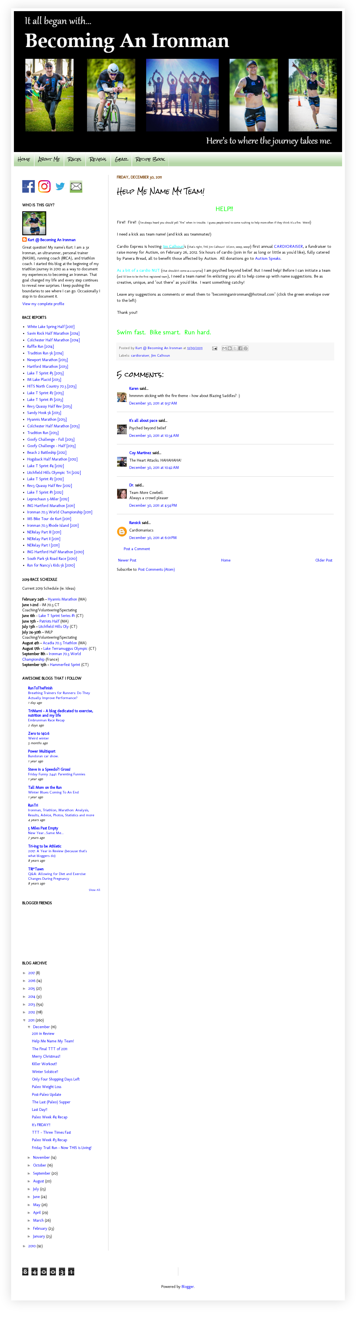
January (39, 1236)
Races (74, 159)
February (40, 1228)
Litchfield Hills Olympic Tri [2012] (54, 472)
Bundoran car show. (43, 756)
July (36, 1189)
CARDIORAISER (288, 246)
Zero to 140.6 (38, 733)
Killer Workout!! (44, 1064)
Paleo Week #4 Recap (49, 1117)
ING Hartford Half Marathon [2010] (55, 552)
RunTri (33, 805)
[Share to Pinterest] (245, 348)
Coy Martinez (140, 452)
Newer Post (127, 560)
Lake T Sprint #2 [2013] (45, 393)
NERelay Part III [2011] (44, 532)
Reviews (98, 159)
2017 (32, 973)
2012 (32, 1012)
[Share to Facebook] (240, 348)
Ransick (135, 522)
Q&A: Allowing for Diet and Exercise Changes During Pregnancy (57, 876)
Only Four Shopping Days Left (56, 1079)
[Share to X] (235, 348)
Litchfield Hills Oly (54, 626)
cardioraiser (140, 355)
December (42, 1027)
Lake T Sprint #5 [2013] (45, 373)
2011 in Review (43, 1033)
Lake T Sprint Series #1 (57, 615)
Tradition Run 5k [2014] (45, 353)
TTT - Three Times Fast (51, 1132)
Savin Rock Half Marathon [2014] (53, 333)
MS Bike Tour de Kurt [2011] (49, 518)
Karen (134, 388)
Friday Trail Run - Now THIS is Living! (62, 1147)
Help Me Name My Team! (53, 1041)
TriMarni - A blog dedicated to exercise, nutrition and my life (60, 713)
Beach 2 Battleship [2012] (46, 452)
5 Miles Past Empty (43, 828)
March (39, 1220)
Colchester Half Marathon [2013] (53, 426)
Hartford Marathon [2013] (47, 366)
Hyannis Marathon (62, 599)
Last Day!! (39, 1109)
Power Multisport (41, 751)
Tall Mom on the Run (45, 787)
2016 (32, 980)
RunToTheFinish (40, 688)
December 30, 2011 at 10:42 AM (154, 467)
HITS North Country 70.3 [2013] (51, 386)
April (37, 1212)
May (37, 1204)
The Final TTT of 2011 (49, 1049)
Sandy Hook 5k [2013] (44, 412)
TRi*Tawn (36, 869)
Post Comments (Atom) (156, 569)
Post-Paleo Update (46, 1094)
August (39, 1181)
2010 (32, 1246)
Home (24, 159)
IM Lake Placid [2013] (44, 379)
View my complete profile (43, 304)
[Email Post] (214, 348)
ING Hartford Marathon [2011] (51, 505)
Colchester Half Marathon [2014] (53, 340)
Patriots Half (49, 621)
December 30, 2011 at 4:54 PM (153, 505)
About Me (49, 159)
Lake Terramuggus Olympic (65, 648)
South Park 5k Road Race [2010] (52, 558)
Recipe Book (150, 159)
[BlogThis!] (230, 348)
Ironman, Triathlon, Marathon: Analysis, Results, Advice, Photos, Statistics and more (61, 812)
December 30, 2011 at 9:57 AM (153, 403)
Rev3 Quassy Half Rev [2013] (49, 406)
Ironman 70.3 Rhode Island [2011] (52, 525)
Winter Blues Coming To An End (53, 792)
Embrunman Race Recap (46, 720)
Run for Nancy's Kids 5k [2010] (51, 565)
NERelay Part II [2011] (43, 538)
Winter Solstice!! (45, 1071)
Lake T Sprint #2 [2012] (45, 479)
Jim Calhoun (160, 355)
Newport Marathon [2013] (47, 359)
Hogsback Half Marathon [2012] (52, 459)
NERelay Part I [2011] (43, 545)
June (37, 1196)
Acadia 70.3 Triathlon (60, 643)
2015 (32, 988)
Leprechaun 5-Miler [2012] (48, 499)
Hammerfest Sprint (65, 664)
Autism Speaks (268, 258)
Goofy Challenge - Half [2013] (51, 446)
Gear (121, 159)
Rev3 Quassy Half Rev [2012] (49, 485)
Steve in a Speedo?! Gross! (49, 769)
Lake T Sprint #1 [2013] (45, 399)
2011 (32, 1020)
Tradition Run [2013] (42, 432)
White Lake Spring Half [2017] (50, 326)
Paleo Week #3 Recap (49, 1140)
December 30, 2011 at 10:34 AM (154, 435)
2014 (32, 996)
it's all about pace (143, 420)
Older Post (323, 560)
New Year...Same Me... (46, 832)
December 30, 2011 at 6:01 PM (153, 537)
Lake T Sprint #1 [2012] (45, 492)
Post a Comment (137, 549)
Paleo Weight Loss (46, 1086)
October (40, 1165)
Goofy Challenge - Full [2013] (50, 439)
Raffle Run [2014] (40, 346)
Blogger (188, 1286)
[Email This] (224, 348)
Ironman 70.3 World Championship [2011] (59, 512)
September (42, 1173)
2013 (32, 1004)
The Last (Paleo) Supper (51, 1102)
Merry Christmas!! (46, 1056)
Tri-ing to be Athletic (44, 846)
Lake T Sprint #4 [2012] (45, 466)
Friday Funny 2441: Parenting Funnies (56, 774)
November (42, 1157)
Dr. (131, 485)
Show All (94, 890)
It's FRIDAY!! (41, 1125)
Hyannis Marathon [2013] (46, 419)
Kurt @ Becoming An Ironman (52, 239)
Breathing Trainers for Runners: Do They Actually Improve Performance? (59, 695)
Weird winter (38, 738)
